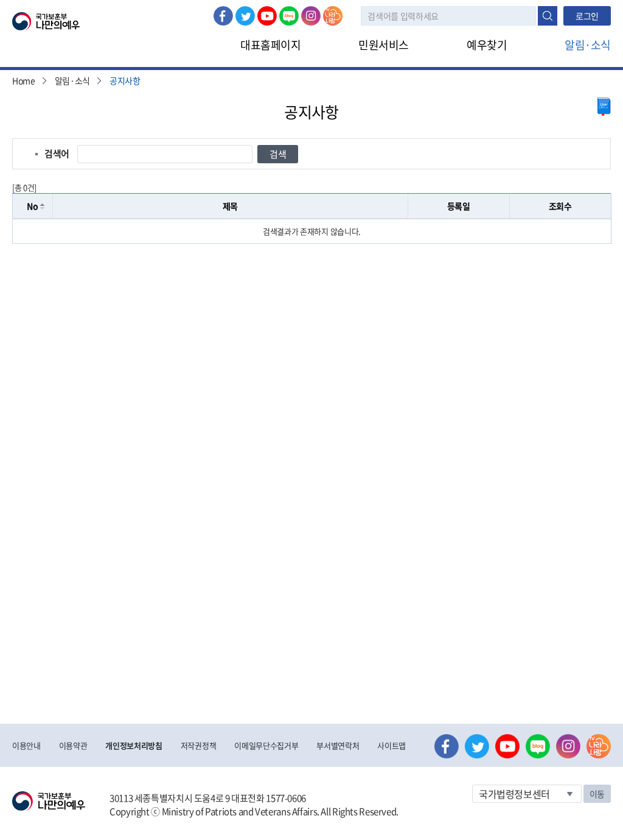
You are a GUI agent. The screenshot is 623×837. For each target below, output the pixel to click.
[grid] (311, 231)
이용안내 (26, 745)
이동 (597, 794)
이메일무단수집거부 (266, 745)
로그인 (587, 16)
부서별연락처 (337, 745)
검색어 (56, 153)
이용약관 (73, 745)
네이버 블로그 (289, 16)
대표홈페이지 (270, 45)
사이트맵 (391, 745)
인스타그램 (311, 16)
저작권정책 (198, 745)
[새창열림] (604, 106)
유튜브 (267, 16)
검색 (547, 16)
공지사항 (125, 80)
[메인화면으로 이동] (46, 20)
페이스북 (223, 16)
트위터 (245, 16)
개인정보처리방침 (133, 745)
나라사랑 (333, 16)
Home (23, 80)
